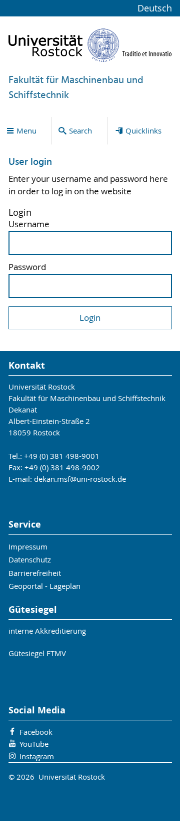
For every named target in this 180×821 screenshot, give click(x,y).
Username (29, 224)
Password (27, 267)
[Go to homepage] (90, 45)
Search (80, 131)
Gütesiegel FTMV (37, 653)
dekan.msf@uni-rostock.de (80, 479)
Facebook (36, 732)
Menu (26, 131)
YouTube (34, 744)
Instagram (37, 756)
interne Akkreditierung (47, 631)
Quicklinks (144, 131)
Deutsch (155, 8)
